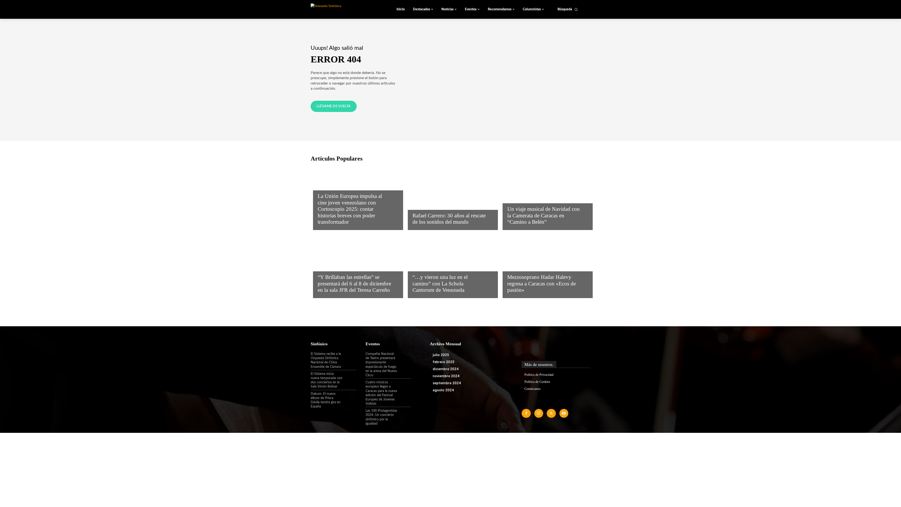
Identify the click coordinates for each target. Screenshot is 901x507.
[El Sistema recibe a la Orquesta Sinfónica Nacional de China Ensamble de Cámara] (349, 358)
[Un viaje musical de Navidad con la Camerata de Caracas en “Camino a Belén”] (545, 197)
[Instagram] (538, 413)
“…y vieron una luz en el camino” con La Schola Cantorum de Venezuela (440, 283)
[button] (567, 9)
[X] (551, 413)
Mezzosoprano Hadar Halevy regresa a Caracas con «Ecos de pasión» (541, 283)
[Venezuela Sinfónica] (342, 9)
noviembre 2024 (446, 376)
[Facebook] (526, 413)
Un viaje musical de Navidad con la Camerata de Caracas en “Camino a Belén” (543, 215)
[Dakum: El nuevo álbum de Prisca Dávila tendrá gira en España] (349, 398)
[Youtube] (563, 413)
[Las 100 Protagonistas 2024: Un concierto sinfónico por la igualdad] (404, 415)
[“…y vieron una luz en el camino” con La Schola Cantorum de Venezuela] (450, 265)
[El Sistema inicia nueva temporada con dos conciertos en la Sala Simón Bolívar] (349, 378)
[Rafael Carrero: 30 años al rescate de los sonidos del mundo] (450, 197)
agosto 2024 (443, 390)
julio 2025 (441, 355)
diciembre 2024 (445, 369)
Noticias (325, 186)
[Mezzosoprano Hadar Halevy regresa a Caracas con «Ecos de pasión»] (545, 265)
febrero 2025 (443, 362)
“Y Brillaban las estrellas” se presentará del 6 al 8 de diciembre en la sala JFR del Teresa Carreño (354, 283)
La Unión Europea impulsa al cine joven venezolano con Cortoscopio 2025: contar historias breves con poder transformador (350, 209)
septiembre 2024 (447, 383)
